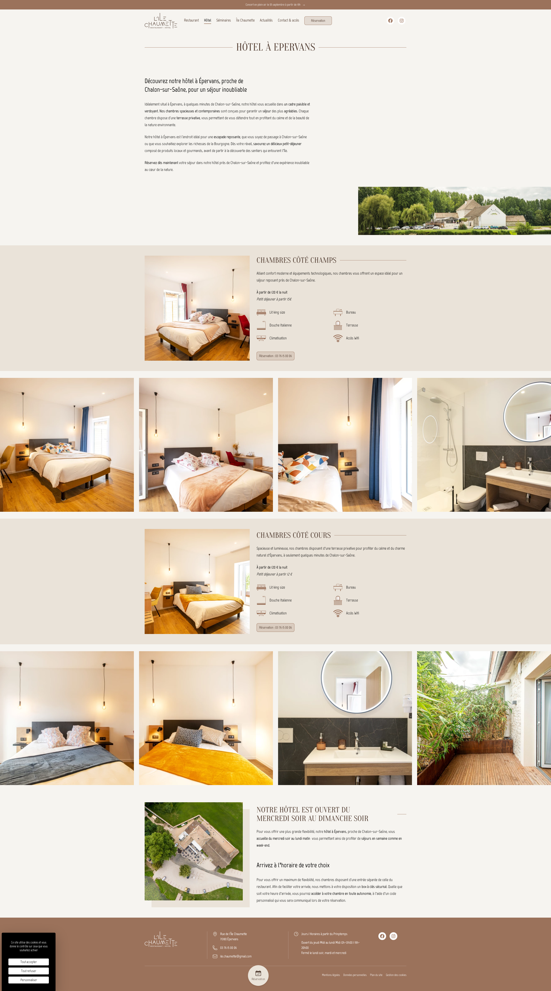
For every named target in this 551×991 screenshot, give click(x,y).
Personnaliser (28, 980)
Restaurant (191, 20)
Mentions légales (331, 975)
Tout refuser (28, 971)
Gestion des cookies (396, 975)
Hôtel (207, 20)
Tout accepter (28, 962)
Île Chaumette (245, 20)
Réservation (318, 21)
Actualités (266, 20)
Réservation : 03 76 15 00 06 (275, 356)
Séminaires (223, 20)
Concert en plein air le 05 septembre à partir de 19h (275, 4)
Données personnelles (355, 975)
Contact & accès (288, 20)
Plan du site (376, 975)
